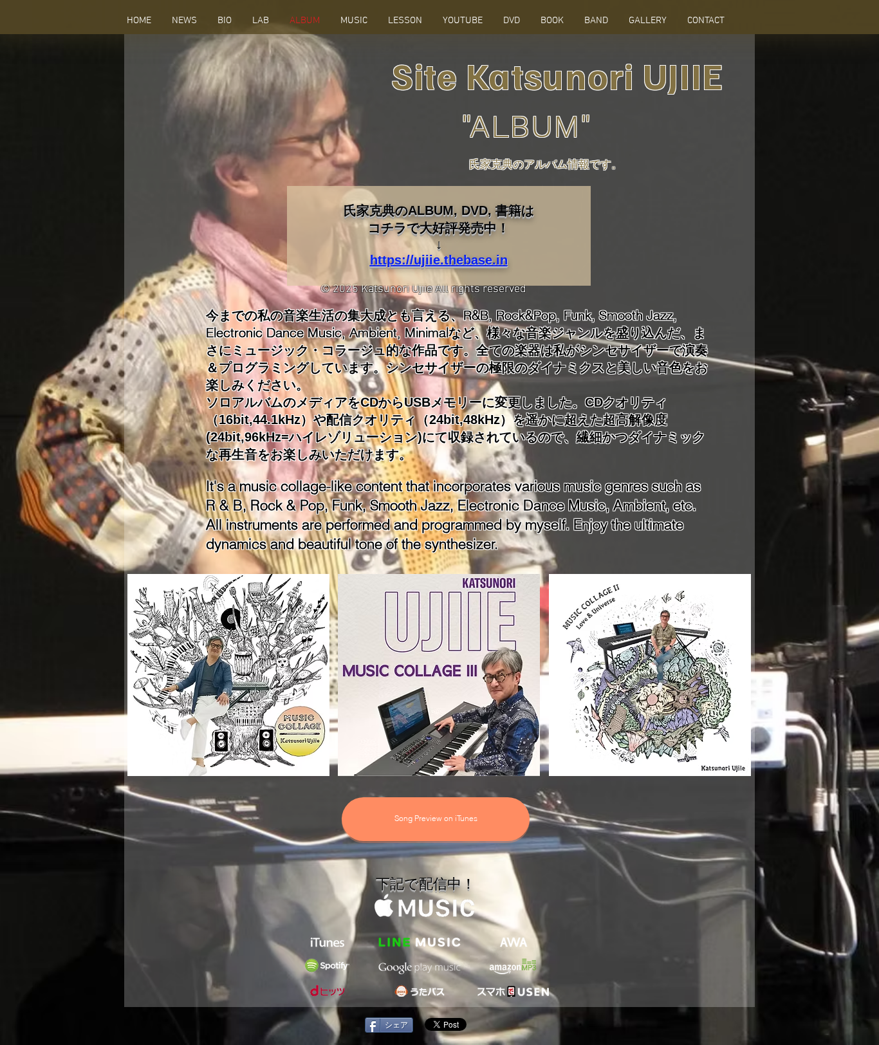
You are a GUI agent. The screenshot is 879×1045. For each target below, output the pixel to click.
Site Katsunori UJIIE (558, 75)
